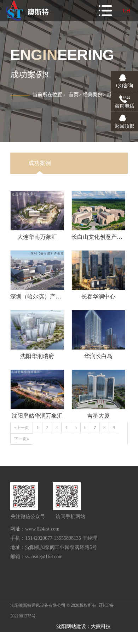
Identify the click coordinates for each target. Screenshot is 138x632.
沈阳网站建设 (71, 626)
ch (126, 10)
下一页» (21, 438)
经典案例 (93, 94)
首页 (74, 94)
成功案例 (39, 163)
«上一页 (21, 427)
